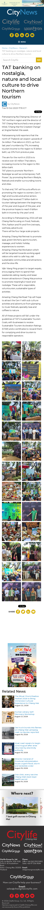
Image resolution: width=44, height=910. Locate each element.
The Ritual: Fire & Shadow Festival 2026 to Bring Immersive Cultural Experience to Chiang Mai (27, 699)
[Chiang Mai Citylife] (11, 22)
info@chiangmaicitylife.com (33, 870)
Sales (31, 863)
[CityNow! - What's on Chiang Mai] (33, 22)
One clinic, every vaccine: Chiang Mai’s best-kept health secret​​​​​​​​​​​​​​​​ (26, 776)
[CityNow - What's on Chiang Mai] (33, 845)
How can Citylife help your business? (22, 882)
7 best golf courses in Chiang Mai (22, 810)
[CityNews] (22, 13)
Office (32, 861)
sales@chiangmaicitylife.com (22, 887)
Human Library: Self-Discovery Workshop (24, 713)
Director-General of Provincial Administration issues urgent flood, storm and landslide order (27, 762)
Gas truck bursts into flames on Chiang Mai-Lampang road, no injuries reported (28, 729)
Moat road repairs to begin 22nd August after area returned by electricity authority (27, 746)
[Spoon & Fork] (33, 29)
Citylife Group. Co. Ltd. (18, 901)
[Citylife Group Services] (11, 29)
